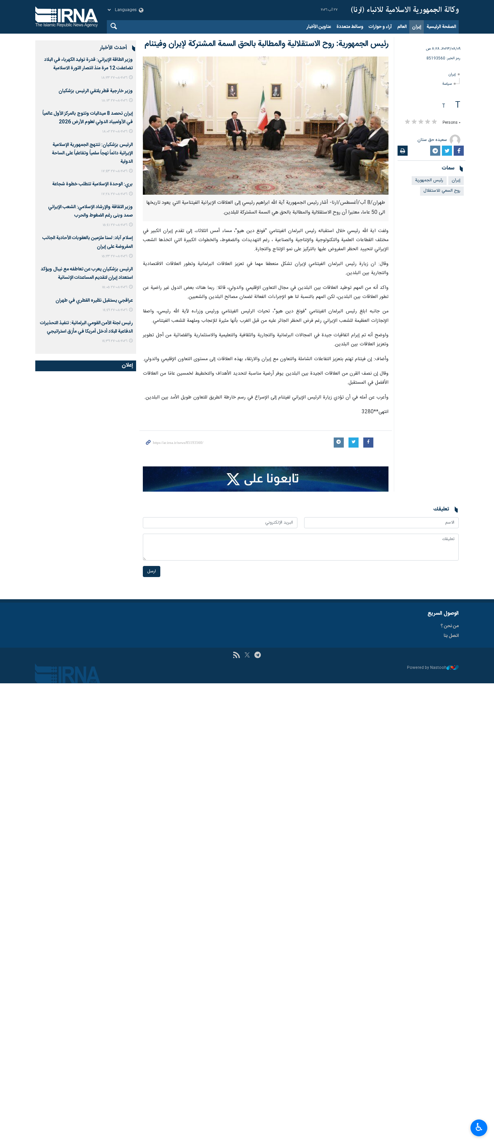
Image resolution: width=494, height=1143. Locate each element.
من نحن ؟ (450, 626)
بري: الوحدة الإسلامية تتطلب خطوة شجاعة (92, 184)
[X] (247, 655)
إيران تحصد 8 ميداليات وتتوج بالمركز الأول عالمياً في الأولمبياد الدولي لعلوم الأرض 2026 (87, 118)
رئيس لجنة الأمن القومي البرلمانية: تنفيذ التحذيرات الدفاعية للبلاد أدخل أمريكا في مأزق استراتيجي (86, 327)
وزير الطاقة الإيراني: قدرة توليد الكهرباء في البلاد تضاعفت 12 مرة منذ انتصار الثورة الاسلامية (88, 64)
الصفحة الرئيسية (441, 27)
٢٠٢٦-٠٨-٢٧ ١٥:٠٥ (114, 287)
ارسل (151, 571)
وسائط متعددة (349, 27)
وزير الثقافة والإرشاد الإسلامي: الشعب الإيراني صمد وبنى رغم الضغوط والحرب (90, 211)
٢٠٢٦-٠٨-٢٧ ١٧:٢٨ (114, 194)
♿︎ (479, 1127)
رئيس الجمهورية (429, 180)
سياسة (447, 84)
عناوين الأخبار (318, 27)
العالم (402, 27)
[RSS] (236, 655)
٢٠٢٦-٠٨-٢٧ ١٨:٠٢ (114, 131)
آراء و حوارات (380, 27)
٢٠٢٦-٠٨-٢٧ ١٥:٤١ (114, 225)
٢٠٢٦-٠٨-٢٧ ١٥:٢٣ (114, 256)
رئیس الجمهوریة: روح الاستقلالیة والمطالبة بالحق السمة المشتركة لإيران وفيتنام (266, 44)
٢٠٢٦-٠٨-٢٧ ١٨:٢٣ (114, 78)
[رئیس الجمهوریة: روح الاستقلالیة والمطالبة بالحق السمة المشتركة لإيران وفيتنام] (265, 125)
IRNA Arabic (405, 10)
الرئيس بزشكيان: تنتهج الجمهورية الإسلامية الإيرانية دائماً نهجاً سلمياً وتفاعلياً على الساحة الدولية (92, 153)
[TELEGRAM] (257, 655)
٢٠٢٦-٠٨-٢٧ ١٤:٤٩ (114, 310)
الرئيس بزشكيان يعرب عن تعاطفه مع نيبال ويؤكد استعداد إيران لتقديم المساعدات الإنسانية (87, 273)
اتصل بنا (451, 636)
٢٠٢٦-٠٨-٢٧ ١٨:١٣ (114, 101)
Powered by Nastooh (427, 668)
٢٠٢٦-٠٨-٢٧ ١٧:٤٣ (114, 171)
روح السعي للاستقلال (441, 190)
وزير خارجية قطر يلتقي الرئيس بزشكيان (95, 91)
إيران (416, 27)
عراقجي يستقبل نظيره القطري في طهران (94, 301)
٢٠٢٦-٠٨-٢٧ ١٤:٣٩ (114, 341)
